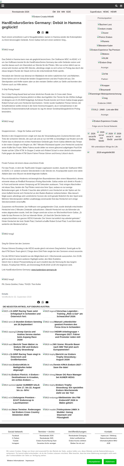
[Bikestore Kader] (105, 45)
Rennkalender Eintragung (77, 436)
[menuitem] (121, 6)
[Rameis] (105, 41)
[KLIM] (105, 58)
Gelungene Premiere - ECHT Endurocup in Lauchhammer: (24, 400)
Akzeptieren (94, 461)
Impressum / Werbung (108, 436)
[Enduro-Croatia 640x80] (43, 17)
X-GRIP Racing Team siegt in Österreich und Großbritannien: (25, 357)
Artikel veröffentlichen (77, 438)
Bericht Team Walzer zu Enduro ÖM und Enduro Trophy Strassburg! (26, 347)
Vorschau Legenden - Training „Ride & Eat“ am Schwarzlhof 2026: (70, 314)
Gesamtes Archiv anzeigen (46, 443)
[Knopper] (104, 85)
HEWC (106, 12)
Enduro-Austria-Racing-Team (46, 441)
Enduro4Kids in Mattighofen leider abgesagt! (22, 367)
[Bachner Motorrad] (105, 24)
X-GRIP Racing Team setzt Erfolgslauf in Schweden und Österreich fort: (26, 314)
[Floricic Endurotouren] (104, 37)
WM (63, 12)
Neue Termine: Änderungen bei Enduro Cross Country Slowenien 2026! (26, 412)
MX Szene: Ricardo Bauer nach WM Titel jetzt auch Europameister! (66, 347)
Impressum (30, 461)
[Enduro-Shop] (105, 62)
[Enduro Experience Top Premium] (105, 50)
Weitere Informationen (15, 461)
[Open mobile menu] (2, 6)
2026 (47, 436)
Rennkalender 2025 (46, 438)
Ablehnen (110, 461)
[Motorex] (104, 54)
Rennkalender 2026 (20, 12)
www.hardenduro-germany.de (44, 270)
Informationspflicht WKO (108, 441)
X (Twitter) (15, 438)
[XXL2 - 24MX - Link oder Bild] (104, 109)
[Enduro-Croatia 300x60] (105, 29)
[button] (38, 32)
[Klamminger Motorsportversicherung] (104, 94)
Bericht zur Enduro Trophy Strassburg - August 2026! (66, 357)
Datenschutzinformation (108, 438)
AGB (108, 443)
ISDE (68, 12)
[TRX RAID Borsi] (105, 98)
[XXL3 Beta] (104, 121)
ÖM (54, 12)
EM (58, 12)
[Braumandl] (104, 90)
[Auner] (104, 33)
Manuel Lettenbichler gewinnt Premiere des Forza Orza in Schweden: (68, 324)
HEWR (114, 12)
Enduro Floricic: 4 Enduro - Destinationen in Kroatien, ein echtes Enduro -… (26, 377)
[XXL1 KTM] (105, 74)
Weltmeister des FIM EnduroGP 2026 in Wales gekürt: (69, 400)
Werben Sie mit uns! (77, 443)
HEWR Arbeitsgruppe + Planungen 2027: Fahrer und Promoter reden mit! (68, 334)
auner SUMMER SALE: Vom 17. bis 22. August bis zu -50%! (28, 387)
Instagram (15, 443)
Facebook (15, 436)
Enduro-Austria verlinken (77, 441)
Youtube (15, 441)
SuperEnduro (96, 12)
